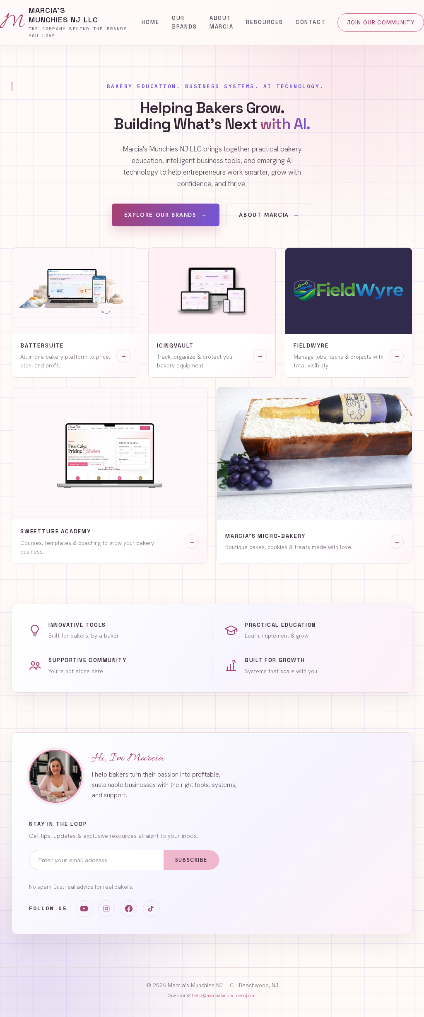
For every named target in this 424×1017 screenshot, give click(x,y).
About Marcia (222, 22)
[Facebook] (128, 908)
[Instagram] (106, 908)
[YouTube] (84, 908)
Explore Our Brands (165, 214)
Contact (311, 22)
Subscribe (191, 859)
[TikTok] (151, 908)
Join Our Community (380, 22)
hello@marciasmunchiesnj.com (224, 995)
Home (150, 22)
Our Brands (184, 22)
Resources (264, 22)
